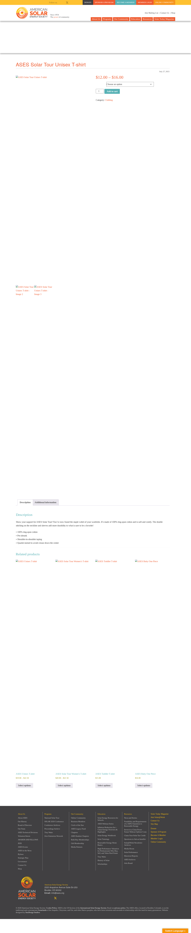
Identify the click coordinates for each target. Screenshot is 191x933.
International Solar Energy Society (93, 908)
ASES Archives (129, 859)
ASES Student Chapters (80, 836)
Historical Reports (131, 856)
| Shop (172, 13)
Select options (24, 785)
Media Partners (76, 847)
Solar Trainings (103, 839)
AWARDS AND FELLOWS (28, 840)
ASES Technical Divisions (28, 832)
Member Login (145, 2)
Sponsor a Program (104, 2)
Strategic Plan (23, 858)
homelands (42, 910)
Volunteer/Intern (24, 836)
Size (98, 84)
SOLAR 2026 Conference (54, 821)
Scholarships (102, 864)
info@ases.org (57, 892)
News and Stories (130, 818)
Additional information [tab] (45, 502)
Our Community (121, 19)
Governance (22, 861)
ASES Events (23, 847)
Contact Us (22, 865)
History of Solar (103, 860)
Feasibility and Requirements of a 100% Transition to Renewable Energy (135, 823)
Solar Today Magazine (164, 19)
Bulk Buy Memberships (80, 840)
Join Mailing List (151, 13)
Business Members (78, 821)
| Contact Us (164, 13)
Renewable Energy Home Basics (107, 844)
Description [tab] (25, 502)
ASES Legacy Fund (78, 829)
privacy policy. (120, 908)
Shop (20, 869)
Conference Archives (52, 825)
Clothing (109, 100)
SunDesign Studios (32, 912)
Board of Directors (25, 825)
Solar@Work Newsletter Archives (133, 844)
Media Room (129, 849)
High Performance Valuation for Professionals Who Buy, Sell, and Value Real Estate (108, 851)
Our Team (21, 829)
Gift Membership (77, 843)
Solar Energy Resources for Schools (108, 819)
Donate (87, 2)
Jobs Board (128, 863)
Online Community (164, 2)
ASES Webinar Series (106, 824)
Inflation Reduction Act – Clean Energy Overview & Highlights (107, 829)
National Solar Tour (51, 818)
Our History (22, 821)
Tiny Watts (48, 832)
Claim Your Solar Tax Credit (135, 835)
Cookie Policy (51, 908)
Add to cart (112, 91)
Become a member (126, 2)
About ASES (22, 818)
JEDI (20, 843)
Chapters (74, 832)
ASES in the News (24, 851)
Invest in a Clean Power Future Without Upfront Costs (135, 831)
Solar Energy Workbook (107, 835)
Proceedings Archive (52, 829)
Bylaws (20, 854)
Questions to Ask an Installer (135, 839)
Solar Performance (131, 852)
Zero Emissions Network (53, 836)
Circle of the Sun (77, 825)
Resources (147, 19)
